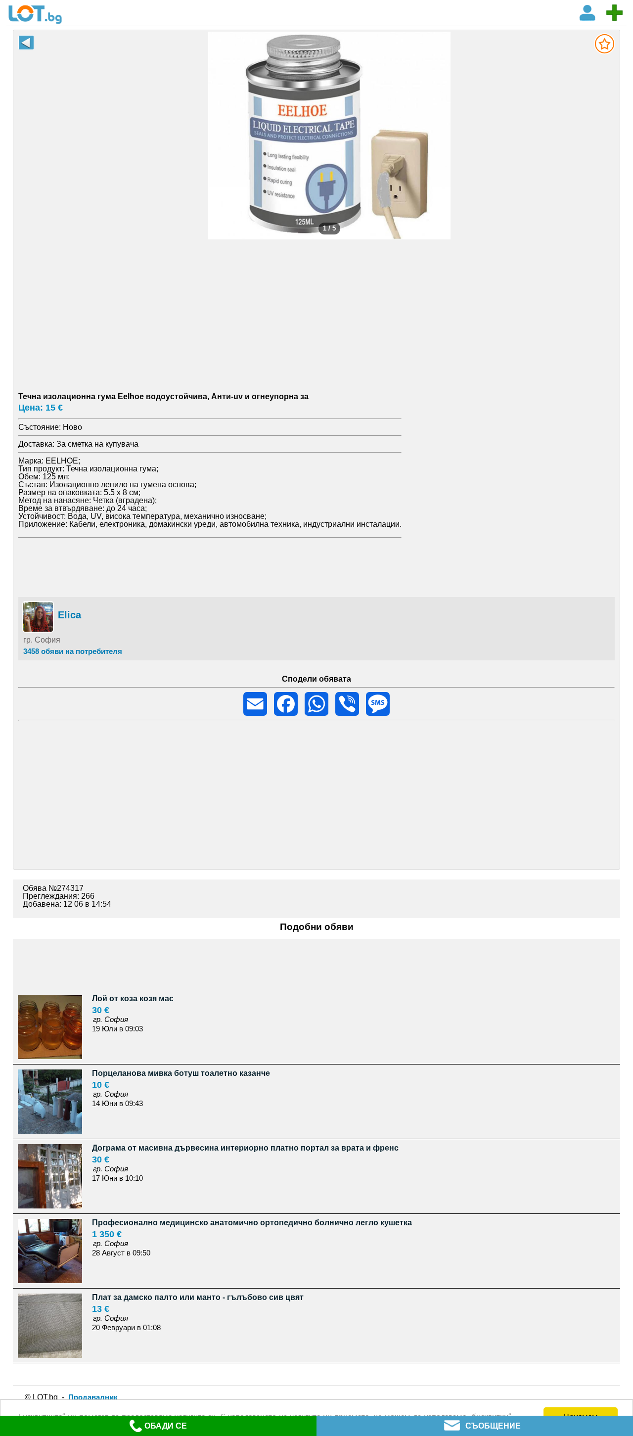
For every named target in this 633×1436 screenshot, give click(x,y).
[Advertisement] (316, 308)
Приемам (581, 1415)
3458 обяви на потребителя (72, 651)
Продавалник (93, 1397)
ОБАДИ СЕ (165, 1426)
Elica (69, 615)
